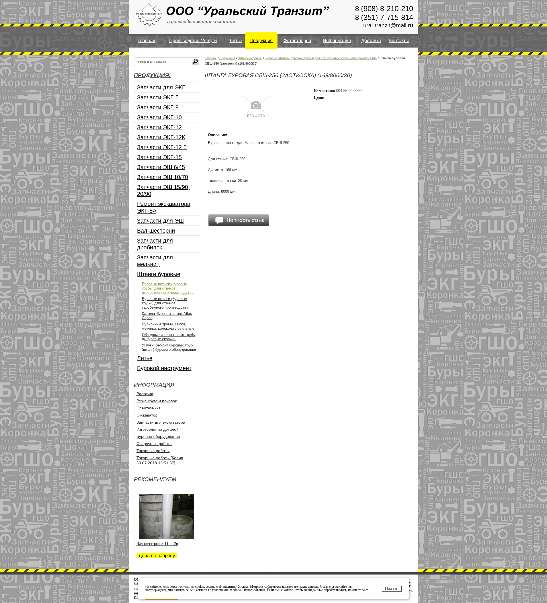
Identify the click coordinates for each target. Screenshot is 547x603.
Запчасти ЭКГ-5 (158, 97)
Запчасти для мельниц (155, 260)
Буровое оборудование (158, 436)
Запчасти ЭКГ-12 (159, 127)
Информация (337, 40)
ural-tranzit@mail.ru (388, 25)
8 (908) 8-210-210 (384, 8)
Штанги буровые (158, 274)
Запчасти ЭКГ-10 (159, 117)
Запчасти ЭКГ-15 (159, 157)
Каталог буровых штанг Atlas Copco (167, 315)
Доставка (371, 40)
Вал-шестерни (156, 230)
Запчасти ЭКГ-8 (158, 107)
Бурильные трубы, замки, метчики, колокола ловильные (168, 326)
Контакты (399, 40)
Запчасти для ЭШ (160, 221)
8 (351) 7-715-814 (384, 17)
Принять (392, 588)
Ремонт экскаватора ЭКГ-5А (163, 207)
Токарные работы (153, 450)
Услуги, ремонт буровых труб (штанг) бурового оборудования (169, 347)
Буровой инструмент (164, 368)
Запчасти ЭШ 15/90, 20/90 (163, 190)
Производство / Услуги (193, 40)
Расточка (144, 393)
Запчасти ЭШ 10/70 (162, 177)
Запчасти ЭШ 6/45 (161, 167)
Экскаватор (147, 415)
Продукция (261, 40)
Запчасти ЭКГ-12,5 (162, 147)
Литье (236, 40)
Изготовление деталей (157, 429)
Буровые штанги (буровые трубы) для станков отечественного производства (167, 288)
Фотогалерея (297, 40)
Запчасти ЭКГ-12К (161, 137)
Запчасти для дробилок (155, 244)
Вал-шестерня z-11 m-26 (157, 543)
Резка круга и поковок (156, 401)
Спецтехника (148, 408)
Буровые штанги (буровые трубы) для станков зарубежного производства (165, 303)
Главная (146, 40)
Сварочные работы (154, 443)
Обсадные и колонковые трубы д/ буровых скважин (168, 337)
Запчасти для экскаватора (160, 422)
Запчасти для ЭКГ (161, 87)
